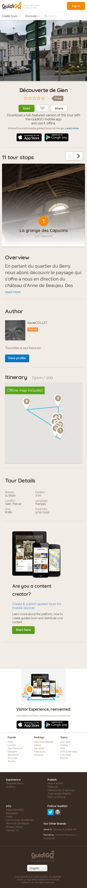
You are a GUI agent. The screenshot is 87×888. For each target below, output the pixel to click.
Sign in (76, 5)
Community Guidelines (20, 819)
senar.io (48, 829)
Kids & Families (68, 751)
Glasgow (12, 751)
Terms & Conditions (17, 823)
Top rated (39, 748)
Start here (23, 630)
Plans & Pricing (57, 797)
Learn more (72, 128)
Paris (10, 741)
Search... (53, 16)
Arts (62, 748)
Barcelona (13, 754)
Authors (11, 786)
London (12, 745)
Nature (64, 758)
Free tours (39, 751)
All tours (38, 754)
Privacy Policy (14, 826)
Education (12, 813)
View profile (17, 358)
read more (12, 292)
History (64, 745)
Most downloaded (43, 741)
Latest (37, 745)
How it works (55, 783)
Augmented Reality (59, 793)
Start (26, 108)
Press (9, 816)
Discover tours (14, 783)
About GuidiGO (15, 809)
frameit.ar (49, 834)
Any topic (65, 741)
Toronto (12, 761)
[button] (60, 433)
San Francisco (15, 748)
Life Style (65, 754)
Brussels (12, 758)
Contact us (12, 830)
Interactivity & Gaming (61, 790)
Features (53, 786)
